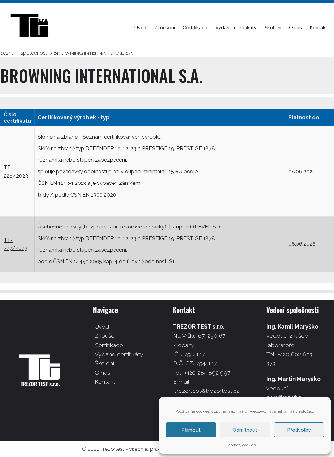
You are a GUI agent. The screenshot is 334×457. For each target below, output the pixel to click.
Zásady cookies (242, 445)
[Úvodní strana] (32, 28)
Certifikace (195, 27)
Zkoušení (164, 27)
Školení (273, 27)
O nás (295, 27)
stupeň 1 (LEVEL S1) (196, 227)
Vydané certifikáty (236, 27)
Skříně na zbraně (58, 137)
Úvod (140, 27)
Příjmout (191, 430)
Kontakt (318, 27)
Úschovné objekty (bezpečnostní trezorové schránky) (102, 227)
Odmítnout (245, 430)
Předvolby (299, 430)
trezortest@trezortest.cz (207, 390)
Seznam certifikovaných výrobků (122, 137)
